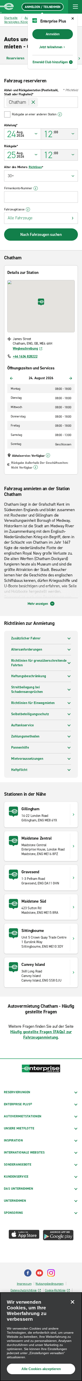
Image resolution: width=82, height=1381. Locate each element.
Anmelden (53, 34)
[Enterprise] (7, 7)
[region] (41, 1336)
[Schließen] (72, 1302)
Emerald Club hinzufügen (50, 62)
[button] (75, 7)
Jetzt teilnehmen (50, 47)
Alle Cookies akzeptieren (41, 1369)
